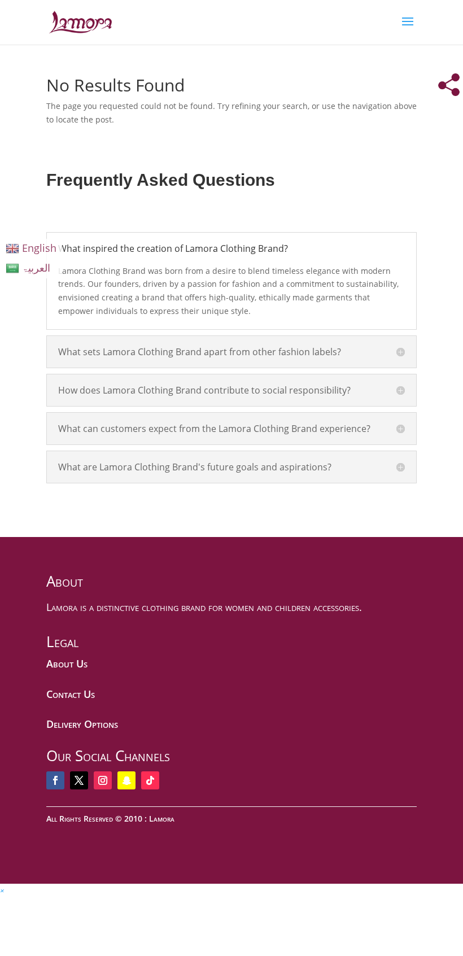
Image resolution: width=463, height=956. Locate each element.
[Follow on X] (79, 780)
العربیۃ (36, 267)
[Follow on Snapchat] (126, 780)
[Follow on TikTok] (150, 780)
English (39, 248)
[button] (2, 890)
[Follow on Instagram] (103, 780)
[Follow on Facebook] (55, 780)
